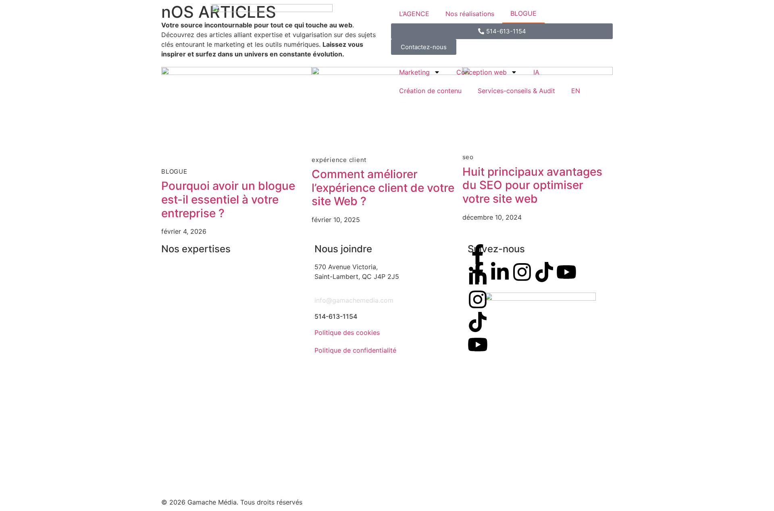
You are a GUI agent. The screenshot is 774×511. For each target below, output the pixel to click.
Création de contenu (430, 91)
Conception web (481, 72)
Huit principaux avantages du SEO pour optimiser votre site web (532, 185)
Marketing (414, 72)
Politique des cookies (347, 332)
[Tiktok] (478, 322)
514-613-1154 (335, 316)
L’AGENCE (414, 14)
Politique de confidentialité (355, 350)
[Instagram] (478, 299)
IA (536, 72)
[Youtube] (478, 344)
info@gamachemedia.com (353, 300)
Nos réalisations (469, 14)
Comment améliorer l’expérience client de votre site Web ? (383, 187)
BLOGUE (523, 13)
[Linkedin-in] (478, 277)
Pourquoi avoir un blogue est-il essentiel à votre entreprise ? (228, 199)
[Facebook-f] (478, 254)
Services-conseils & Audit (516, 91)
